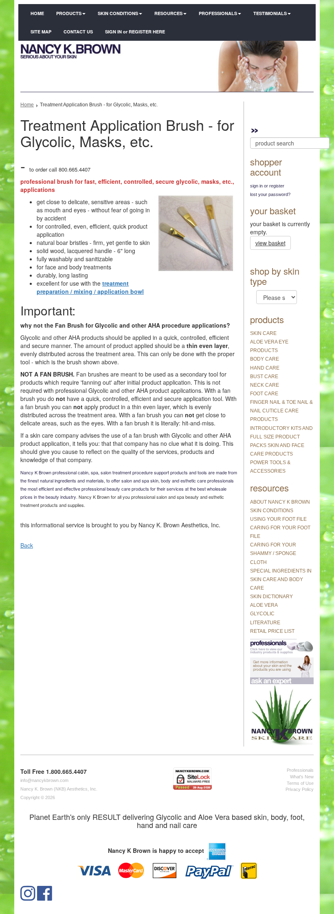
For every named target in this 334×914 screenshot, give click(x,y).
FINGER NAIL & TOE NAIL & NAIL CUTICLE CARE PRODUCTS (281, 410)
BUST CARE (264, 376)
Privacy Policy (300, 789)
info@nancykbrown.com (44, 780)
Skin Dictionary (271, 596)
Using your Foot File (278, 519)
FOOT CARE (264, 393)
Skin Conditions (118, 13)
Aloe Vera (264, 605)
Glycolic (262, 614)
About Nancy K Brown (280, 502)
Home (37, 13)
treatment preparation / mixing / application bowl (90, 287)
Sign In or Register (267, 185)
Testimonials (270, 13)
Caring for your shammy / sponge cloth (273, 553)
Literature (265, 622)
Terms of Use (300, 783)
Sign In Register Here (135, 32)
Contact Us (78, 32)
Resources (168, 13)
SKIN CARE (263, 333)
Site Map (41, 32)
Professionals (218, 13)
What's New (302, 776)
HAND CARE (264, 368)
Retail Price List (272, 631)
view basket (270, 243)
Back (26, 545)
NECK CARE (264, 385)
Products (68, 13)
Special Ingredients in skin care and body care (281, 579)
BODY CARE (264, 359)
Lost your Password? (270, 194)
